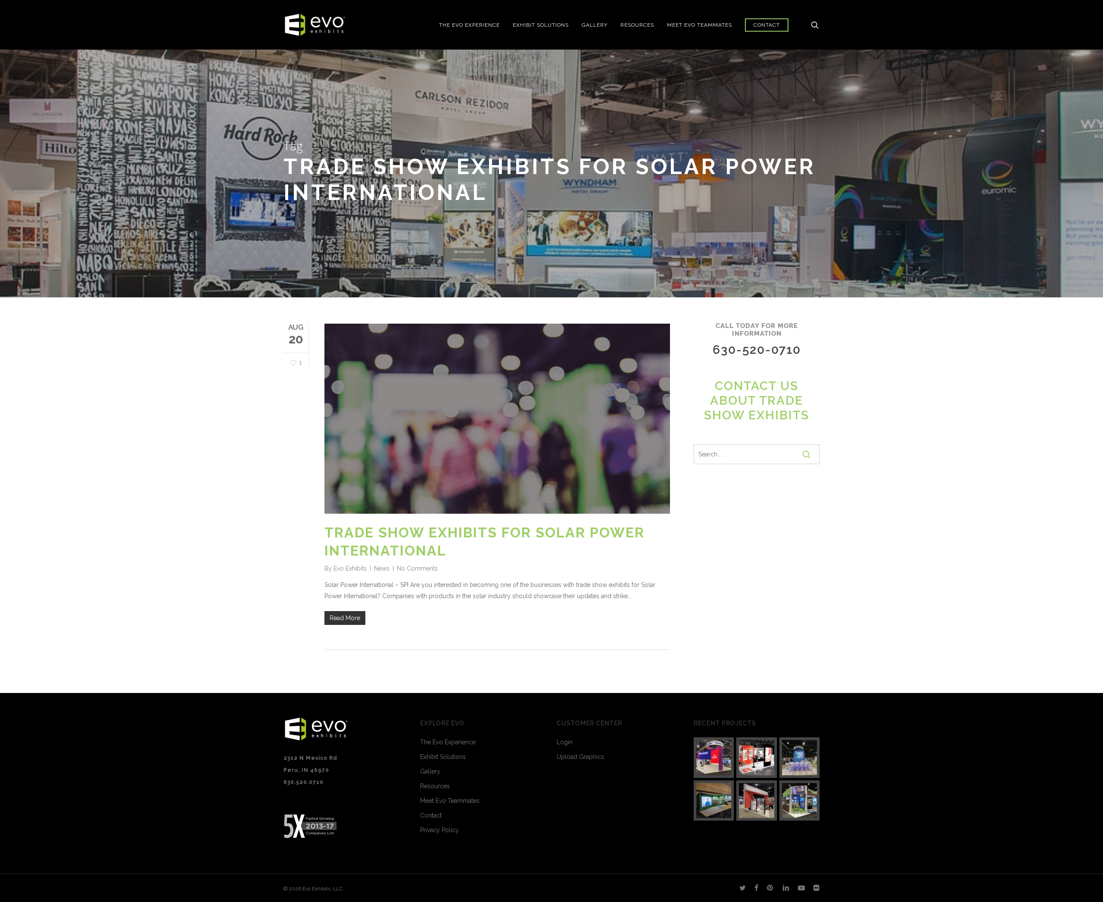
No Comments (417, 568)
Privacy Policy (439, 830)
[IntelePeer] (799, 757)
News (381, 568)
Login (565, 742)
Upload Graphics (580, 756)
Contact (431, 815)
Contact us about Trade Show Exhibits (756, 400)
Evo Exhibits (350, 568)
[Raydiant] (799, 800)
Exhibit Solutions (443, 756)
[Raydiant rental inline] (756, 757)
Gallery (430, 771)
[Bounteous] (714, 757)
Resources (435, 786)
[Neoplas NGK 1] (714, 800)
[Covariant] (756, 800)
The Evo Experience (448, 742)
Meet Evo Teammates (450, 800)
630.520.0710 (304, 782)
